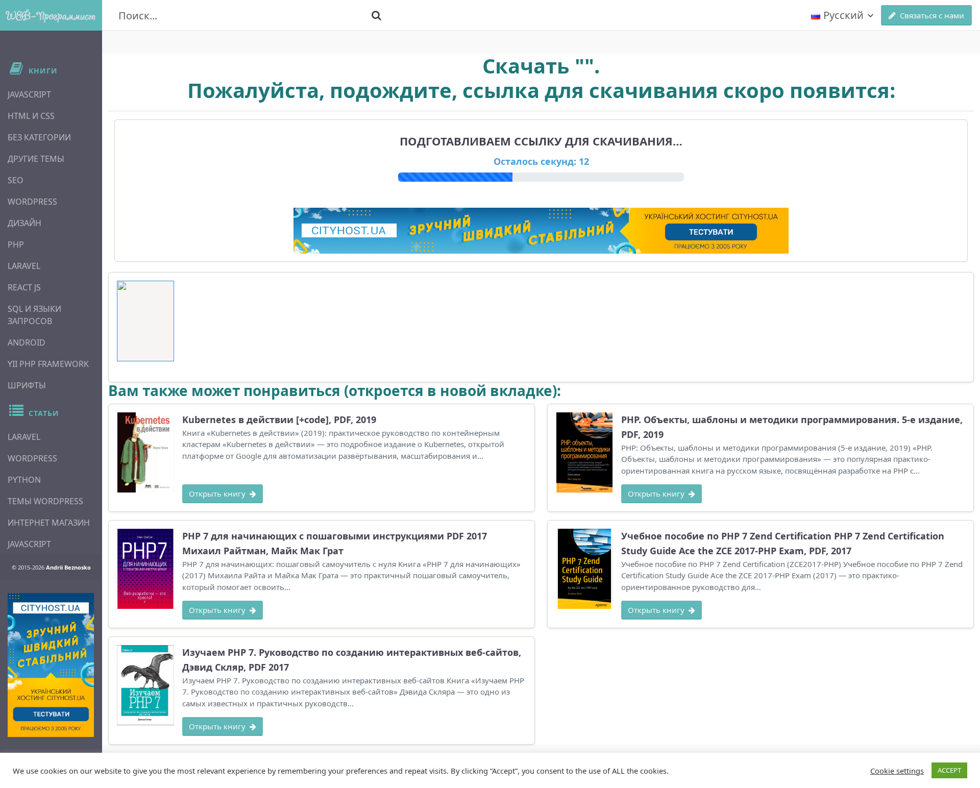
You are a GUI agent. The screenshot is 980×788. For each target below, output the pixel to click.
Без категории (39, 137)
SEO (15, 180)
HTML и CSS (31, 115)
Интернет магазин (49, 522)
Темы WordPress (45, 501)
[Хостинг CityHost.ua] (51, 665)
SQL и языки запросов (34, 315)
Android (26, 342)
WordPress (32, 201)
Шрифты (27, 385)
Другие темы (36, 158)
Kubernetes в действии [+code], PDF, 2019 (279, 419)
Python (24, 479)
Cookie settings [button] (897, 770)
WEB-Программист (51, 15)
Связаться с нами (932, 15)
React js (24, 287)
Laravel (24, 266)
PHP (16, 244)
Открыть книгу (217, 493)
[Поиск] (376, 15)
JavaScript (29, 94)
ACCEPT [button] (949, 770)
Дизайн (24, 223)
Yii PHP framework (48, 364)
